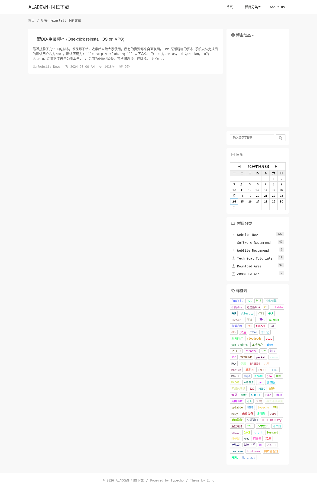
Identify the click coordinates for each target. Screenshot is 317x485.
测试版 (271, 382)
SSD (233, 357)
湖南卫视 (249, 445)
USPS (273, 413)
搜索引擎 (271, 301)
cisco (274, 357)
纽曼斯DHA (253, 307)
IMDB (278, 395)
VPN (275, 407)
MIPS (250, 407)
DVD (249, 326)
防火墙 (265, 332)
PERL (234, 457)
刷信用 (258, 376)
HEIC (262, 388)
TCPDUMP (246, 357)
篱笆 (278, 376)
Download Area (246, 266)
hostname (253, 451)
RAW (233, 363)
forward (272, 432)
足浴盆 (235, 445)
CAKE (247, 432)
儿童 (267, 363)
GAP (270, 313)
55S (249, 301)
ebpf (247, 376)
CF (265, 307)
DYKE (250, 426)
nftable (277, 307)
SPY (263, 351)
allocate (246, 313)
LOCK (268, 395)
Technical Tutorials (252, 258)
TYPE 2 (236, 351)
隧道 (249, 319)
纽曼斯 (235, 438)
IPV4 (253, 332)
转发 (268, 438)
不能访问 (237, 307)
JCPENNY (237, 338)
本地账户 (257, 345)
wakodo (274, 319)
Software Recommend (251, 242)
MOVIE (235, 376)
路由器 (277, 426)
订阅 (249, 401)
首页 (229, 7)
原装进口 (252, 420)
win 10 (271, 445)
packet (261, 357)
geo (269, 376)
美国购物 (237, 420)
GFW (233, 332)
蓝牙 (244, 395)
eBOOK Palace (245, 274)
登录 (243, 363)
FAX (272, 326)
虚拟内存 (237, 326)
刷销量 (261, 413)
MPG (246, 438)
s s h (258, 432)
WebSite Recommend (250, 250)
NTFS (261, 313)
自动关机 (237, 301)
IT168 (274, 370)
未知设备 (247, 413)
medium (236, 370)
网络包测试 (238, 388)
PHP (233, 313)
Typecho (177, 480)
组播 (258, 301)
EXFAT (262, 370)
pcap (269, 338)
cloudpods (254, 338)
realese (237, 451)
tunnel (260, 326)
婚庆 (272, 351)
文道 (243, 332)
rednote (251, 351)
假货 (234, 395)
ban (260, 382)
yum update (239, 345)
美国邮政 (237, 401)
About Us (277, 7)
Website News (49, 66)
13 (257, 190)
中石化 (261, 319)
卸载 (259, 401)
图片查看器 (271, 451)
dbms (270, 345)
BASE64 (255, 363)
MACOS (235, 382)
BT (260, 445)
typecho (263, 407)
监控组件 (237, 426)
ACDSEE (256, 395)
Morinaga (248, 457)
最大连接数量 (274, 401)
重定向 (249, 370)
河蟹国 (257, 438)
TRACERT (237, 319)
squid (235, 432)
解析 (272, 388)
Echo (210, 480)
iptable (237, 407)
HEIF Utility (271, 420)
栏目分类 (251, 7)
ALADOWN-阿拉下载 (49, 7)
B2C (251, 388)
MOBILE (248, 382)
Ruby (234, 413)
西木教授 (262, 426)
